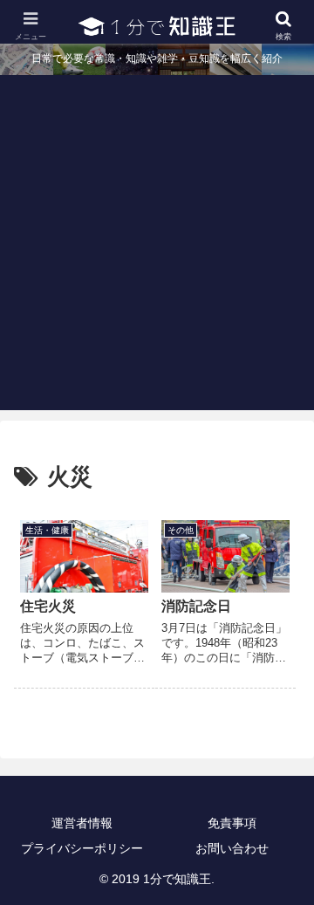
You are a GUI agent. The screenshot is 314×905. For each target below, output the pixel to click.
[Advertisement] (157, 253)
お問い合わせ (232, 848)
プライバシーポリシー (82, 848)
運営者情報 (82, 823)
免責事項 (232, 823)
